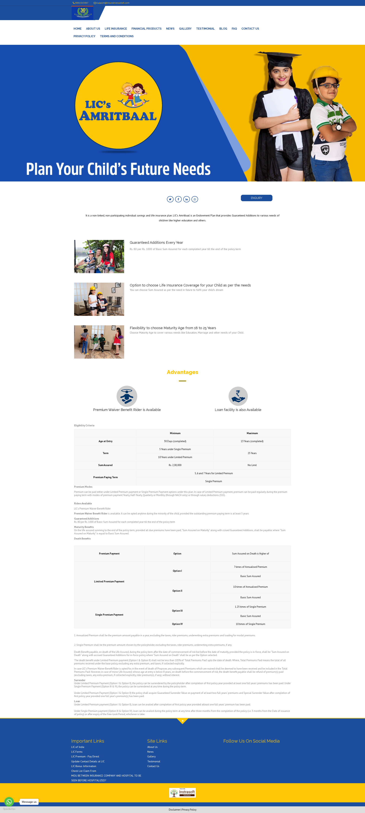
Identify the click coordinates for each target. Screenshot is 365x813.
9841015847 (81, 2)
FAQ (234, 28)
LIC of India (77, 747)
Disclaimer (174, 809)
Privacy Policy (84, 36)
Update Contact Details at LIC (88, 761)
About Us (93, 28)
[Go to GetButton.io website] (9, 809)
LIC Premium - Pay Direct (85, 756)
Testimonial (205, 28)
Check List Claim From (83, 771)
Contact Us (250, 28)
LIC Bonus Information (83, 766)
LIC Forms (77, 751)
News (170, 28)
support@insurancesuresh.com (113, 2)
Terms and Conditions (117, 36)
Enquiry (256, 198)
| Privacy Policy (188, 809)
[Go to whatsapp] (9, 802)
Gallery (185, 28)
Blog (223, 28)
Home (78, 28)
